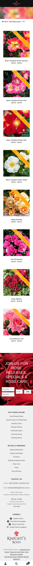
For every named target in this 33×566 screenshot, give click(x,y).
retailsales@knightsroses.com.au (19, 488)
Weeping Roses (16, 438)
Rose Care (16, 464)
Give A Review (16, 471)
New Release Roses (15, 21)
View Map (16, 506)
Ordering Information (16, 450)
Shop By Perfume (16, 427)
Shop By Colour (16, 423)
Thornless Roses (16, 434)
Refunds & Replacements (16, 460)
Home (6, 21)
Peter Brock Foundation (18, 521)
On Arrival (16, 457)
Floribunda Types (16, 430)
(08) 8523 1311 (24, 483)
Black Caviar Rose (18, 524)
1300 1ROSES (13, 483)
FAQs (16, 467)
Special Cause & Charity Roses (16, 420)
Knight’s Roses (18, 518)
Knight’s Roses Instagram (17, 527)
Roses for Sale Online (17, 552)
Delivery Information (16, 453)
